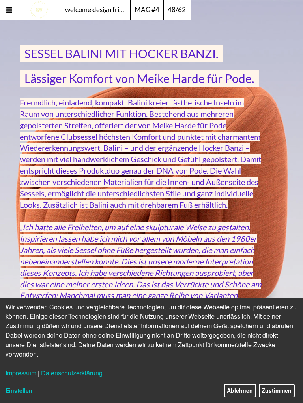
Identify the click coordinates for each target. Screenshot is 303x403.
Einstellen (19, 390)
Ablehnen (240, 390)
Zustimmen (277, 390)
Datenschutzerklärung (72, 372)
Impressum (21, 372)
